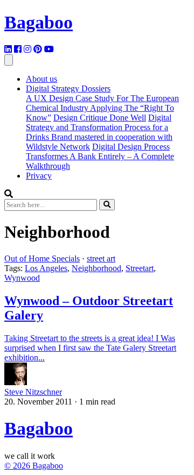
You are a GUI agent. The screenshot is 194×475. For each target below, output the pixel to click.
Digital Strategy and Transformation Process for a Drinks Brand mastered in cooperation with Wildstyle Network (99, 132)
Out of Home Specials (42, 258)
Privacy (39, 175)
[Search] (107, 204)
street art (101, 258)
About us (41, 78)
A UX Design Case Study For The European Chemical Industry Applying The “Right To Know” (102, 108)
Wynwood (22, 277)
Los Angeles (46, 268)
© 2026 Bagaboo (33, 465)
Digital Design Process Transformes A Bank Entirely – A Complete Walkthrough (100, 156)
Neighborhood (96, 268)
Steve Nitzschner (33, 391)
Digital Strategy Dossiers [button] (68, 88)
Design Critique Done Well (99, 117)
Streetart (140, 268)
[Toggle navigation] (8, 60)
